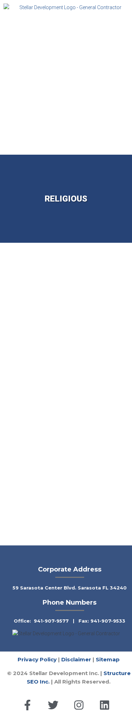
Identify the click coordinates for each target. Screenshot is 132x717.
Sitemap (108, 659)
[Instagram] (78, 705)
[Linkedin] (104, 705)
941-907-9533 (107, 621)
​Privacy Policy (37, 659)
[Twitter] (53, 705)
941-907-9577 (51, 621)
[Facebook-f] (27, 705)
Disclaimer (76, 659)
